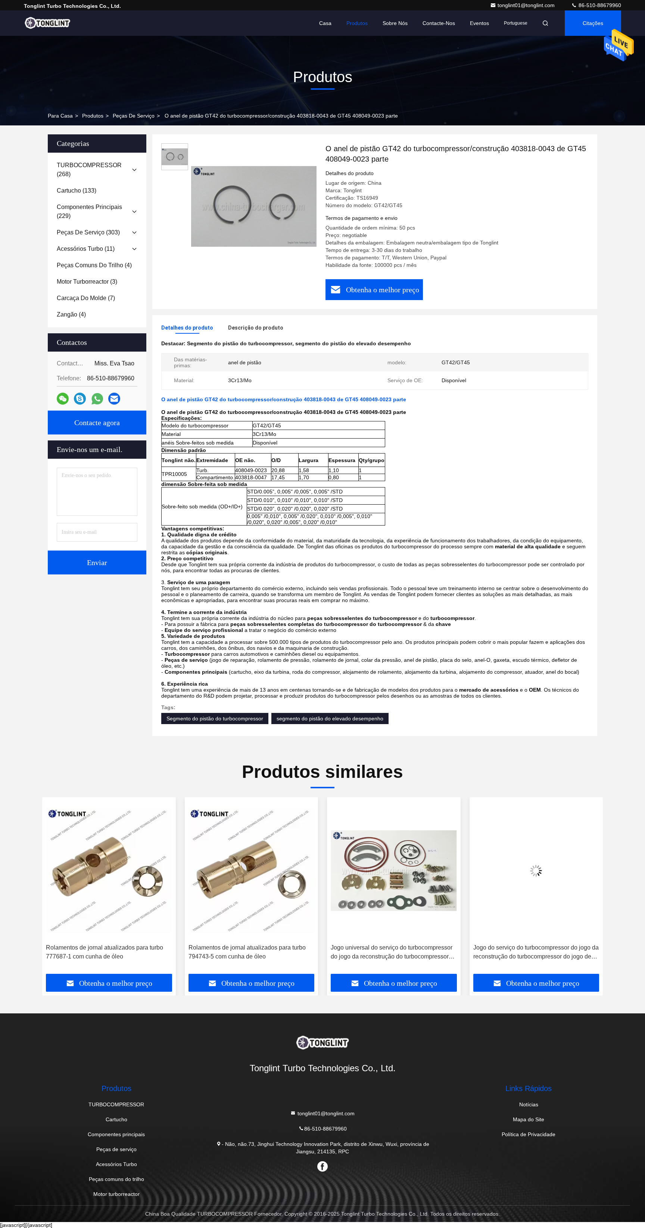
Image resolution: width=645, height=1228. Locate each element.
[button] (55, 888)
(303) (88, 232)
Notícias (528, 1104)
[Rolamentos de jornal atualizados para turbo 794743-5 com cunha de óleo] (109, 870)
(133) (76, 190)
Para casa (60, 116)
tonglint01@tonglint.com (527, 5)
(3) (87, 281)
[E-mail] (114, 398)
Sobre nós (395, 23)
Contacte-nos (439, 23)
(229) (89, 211)
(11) (86, 249)
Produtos (357, 23)
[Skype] (80, 398)
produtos (92, 116)
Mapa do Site (528, 1119)
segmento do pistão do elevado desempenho (330, 718)
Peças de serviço (134, 116)
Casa (325, 23)
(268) (89, 169)
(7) (86, 298)
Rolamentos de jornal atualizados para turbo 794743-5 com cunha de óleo (104, 952)
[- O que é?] (97, 398)
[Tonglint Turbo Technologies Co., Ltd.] (47, 23)
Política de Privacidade (528, 1134)
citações (593, 23)
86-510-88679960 (599, 5)
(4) (94, 265)
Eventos (479, 23)
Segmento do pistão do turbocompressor (214, 718)
